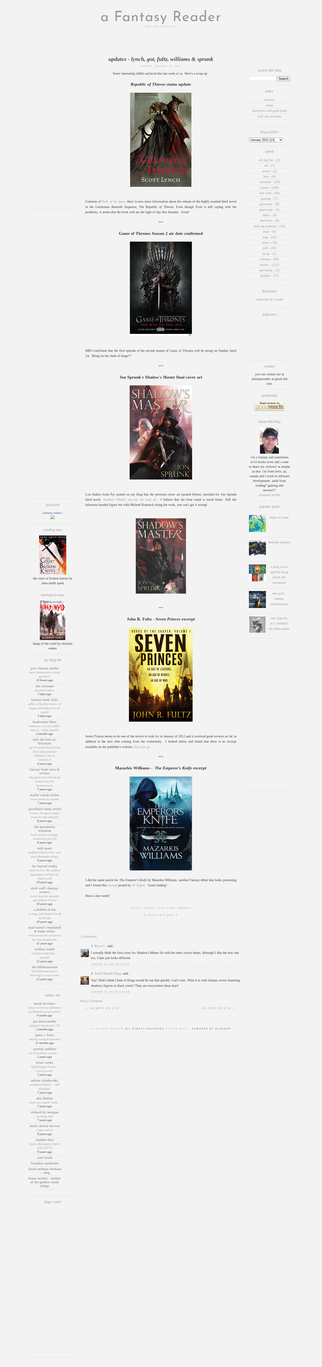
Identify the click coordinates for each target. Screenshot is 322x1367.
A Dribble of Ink (44, 909)
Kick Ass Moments (269, 116)
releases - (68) (269, 259)
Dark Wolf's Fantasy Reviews (44, 890)
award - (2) (269, 171)
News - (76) (269, 242)
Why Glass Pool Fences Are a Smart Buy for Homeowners (45, 781)
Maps (269, 105)
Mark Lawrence (44, 1003)
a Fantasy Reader (161, 18)
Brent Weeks (44, 1062)
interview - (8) (269, 220)
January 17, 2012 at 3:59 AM (110, 992)
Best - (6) (269, 176)
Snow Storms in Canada (44, 799)
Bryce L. (100, 946)
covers (150, 907)
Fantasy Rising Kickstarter (44, 1039)
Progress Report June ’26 (44, 1025)
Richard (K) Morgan (44, 1112)
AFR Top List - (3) (269, 160)
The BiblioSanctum (45, 967)
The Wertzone (45, 686)
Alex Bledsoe (44, 1098)
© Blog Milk (177, 1029)
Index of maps (279, 517)
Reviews (269, 100)
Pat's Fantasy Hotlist (45, 668)
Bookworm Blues (44, 722)
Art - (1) (269, 165)
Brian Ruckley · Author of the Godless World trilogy (45, 1182)
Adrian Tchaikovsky (44, 1080)
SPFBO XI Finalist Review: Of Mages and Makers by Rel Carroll (44, 708)
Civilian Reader (44, 949)
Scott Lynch (44, 1157)
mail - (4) (269, 231)
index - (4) (269, 215)
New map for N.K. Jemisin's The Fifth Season (279, 623)
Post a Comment (91, 1001)
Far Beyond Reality (45, 866)
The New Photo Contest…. (45, 1053)
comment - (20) (269, 182)
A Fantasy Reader (51, 513)
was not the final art (130, 499)
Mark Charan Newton (45, 1126)
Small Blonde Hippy (108, 973)
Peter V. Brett (44, 1035)
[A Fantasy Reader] (52, 518)
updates (184, 907)
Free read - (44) (269, 193)
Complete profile (270, 495)
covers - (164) (269, 187)
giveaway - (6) (269, 204)
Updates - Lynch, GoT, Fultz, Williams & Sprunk (160, 59)
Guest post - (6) (269, 210)
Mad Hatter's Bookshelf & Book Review (44, 929)
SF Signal (138, 885)
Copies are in (45, 1130)
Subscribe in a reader (270, 299)
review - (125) (269, 265)
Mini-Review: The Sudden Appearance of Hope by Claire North (44, 874)
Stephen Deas (45, 1140)
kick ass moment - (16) (269, 226)
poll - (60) (270, 248)
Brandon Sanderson (44, 1163)
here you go (142, 747)
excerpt (112, 885)
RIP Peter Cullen (44, 690)
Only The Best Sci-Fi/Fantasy (45, 741)
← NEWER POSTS (102, 1008)
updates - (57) (269, 275)
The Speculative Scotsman (44, 828)
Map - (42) (269, 237)
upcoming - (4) (269, 270)
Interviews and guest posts (269, 110)
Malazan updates (279, 542)
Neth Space (44, 848)
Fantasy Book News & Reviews (45, 771)
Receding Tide (44, 1116)
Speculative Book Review (45, 809)
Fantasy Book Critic (44, 700)
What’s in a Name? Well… (44, 1102)
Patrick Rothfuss (44, 1049)
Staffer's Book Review (44, 795)
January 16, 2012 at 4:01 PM (110, 964)
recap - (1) (269, 254)
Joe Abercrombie (44, 1021)
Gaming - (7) (269, 198)
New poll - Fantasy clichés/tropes (279, 599)
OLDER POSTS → (219, 1008)
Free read (166, 907)
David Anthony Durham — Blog (44, 1171)
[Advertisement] (52, 135)
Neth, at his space (113, 201)
